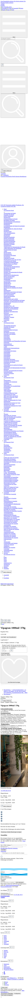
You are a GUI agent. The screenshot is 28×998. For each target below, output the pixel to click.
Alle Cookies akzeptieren (6, 995)
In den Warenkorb (5, 653)
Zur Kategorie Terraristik (10, 411)
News (5, 953)
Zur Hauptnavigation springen (13, 2)
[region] (14, 603)
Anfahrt (2, 4)
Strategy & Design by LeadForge (15, 979)
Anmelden (3, 173)
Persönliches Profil (10, 176)
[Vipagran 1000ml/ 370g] (7, 585)
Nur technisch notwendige (7, 993)
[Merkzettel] (14, 144)
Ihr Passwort (4, 846)
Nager (5, 938)
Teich (5, 942)
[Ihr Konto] (13, 157)
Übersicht (3, 176)
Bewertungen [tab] (7, 694)
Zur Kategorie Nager (9, 454)
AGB (5, 965)
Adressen (17, 176)
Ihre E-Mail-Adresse (6, 845)
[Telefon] (15, 982)
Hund (5, 937)
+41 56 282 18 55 (18, 894)
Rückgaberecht (7, 968)
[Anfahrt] (15, 985)
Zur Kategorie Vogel (9, 377)
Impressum (6, 964)
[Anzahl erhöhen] (11, 650)
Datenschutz (7, 966)
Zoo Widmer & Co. (12, 978)
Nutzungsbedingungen (6, 886)
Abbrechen (3, 851)
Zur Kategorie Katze (9, 322)
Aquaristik (6, 941)
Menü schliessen (7, 170)
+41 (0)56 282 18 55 (6, 790)
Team (5, 956)
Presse (5, 954)
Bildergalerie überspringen (7, 583)
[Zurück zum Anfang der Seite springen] (4, 987)
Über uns (6, 952)
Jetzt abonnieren (19, 882)
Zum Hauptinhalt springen (7, 1)
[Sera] (2, 624)
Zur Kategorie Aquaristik (10, 494)
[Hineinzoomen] (9, 620)
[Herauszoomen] (2, 620)
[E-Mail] (15, 983)
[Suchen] (13, 52)
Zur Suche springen (19, 1)
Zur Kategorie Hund (9, 210)
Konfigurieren (17, 993)
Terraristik (6, 944)
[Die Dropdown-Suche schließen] (2, 65)
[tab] (15, 691)
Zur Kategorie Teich (9, 442)
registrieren (6, 175)
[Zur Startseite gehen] (6, 7)
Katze (5, 935)
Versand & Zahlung (8, 969)
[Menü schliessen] (4, 212)
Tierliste (6, 950)
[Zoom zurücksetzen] (5, 620)
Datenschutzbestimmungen (12, 885)
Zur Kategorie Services (9, 554)
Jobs (5, 957)
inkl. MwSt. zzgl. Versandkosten (8, 637)
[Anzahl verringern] (3, 650)
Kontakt (3, 5)
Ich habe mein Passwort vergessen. (9, 848)
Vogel (5, 940)
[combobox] (8, 39)
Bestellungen (23, 176)
